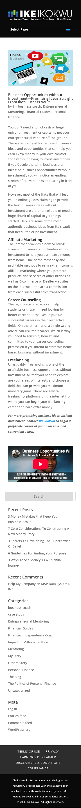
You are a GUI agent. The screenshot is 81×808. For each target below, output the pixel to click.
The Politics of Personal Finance (32, 683)
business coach (29, 106)
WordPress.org (19, 729)
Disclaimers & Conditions (38, 763)
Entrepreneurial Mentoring (28, 621)
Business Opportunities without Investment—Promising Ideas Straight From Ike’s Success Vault (40, 98)
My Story (14, 656)
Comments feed (20, 723)
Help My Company (22, 584)
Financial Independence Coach (31, 635)
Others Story (17, 663)
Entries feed (17, 716)
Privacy (52, 751)
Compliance (38, 768)
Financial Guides (38, 112)
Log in (12, 709)
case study (16, 614)
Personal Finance (21, 670)
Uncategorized (19, 690)
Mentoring (16, 649)
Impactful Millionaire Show (28, 642)
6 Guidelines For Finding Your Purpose (37, 553)
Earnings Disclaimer (38, 757)
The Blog (14, 677)
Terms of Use (29, 751)
